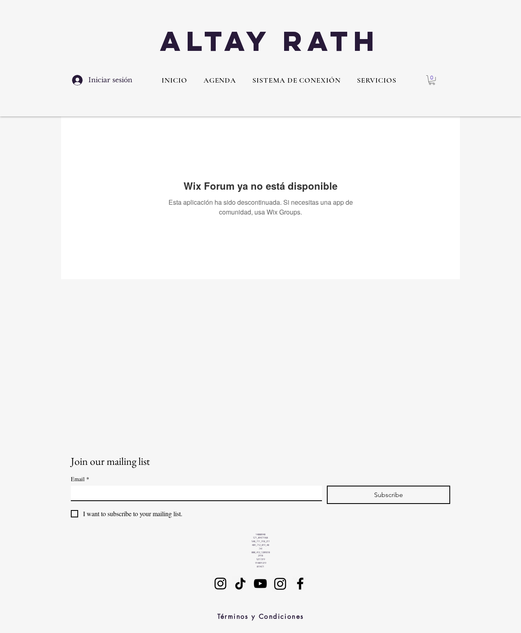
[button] (376, 80)
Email (80, 478)
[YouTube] (260, 583)
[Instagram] (220, 583)
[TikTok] (240, 583)
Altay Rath (270, 41)
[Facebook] (300, 583)
